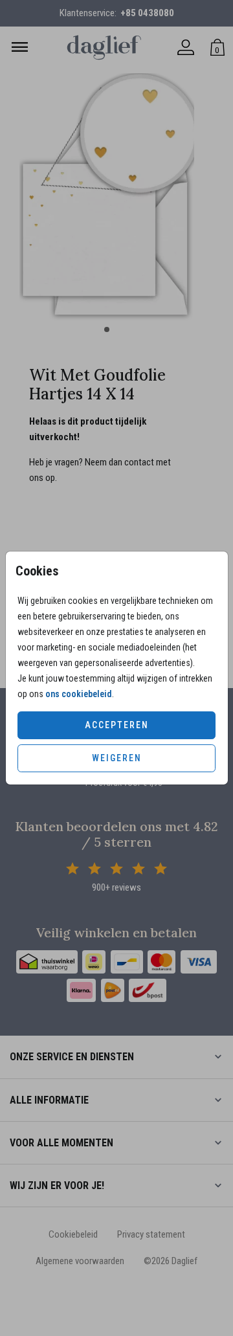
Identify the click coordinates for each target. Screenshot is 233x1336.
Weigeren (117, 758)
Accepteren (117, 725)
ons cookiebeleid (78, 694)
